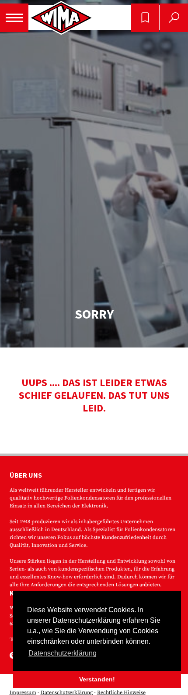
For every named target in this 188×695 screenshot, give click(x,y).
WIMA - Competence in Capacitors (61, 18)
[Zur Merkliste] (145, 18)
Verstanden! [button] (97, 679)
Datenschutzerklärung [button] (62, 653)
